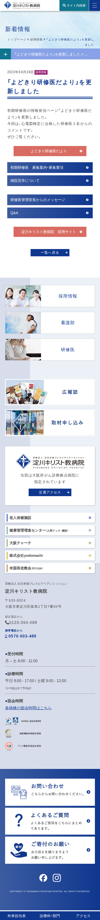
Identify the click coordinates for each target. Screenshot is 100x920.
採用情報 (36, 39)
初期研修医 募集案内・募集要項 (36, 167)
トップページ (17, 39)
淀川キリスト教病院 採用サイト (48, 232)
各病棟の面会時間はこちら (28, 708)
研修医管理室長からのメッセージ (37, 200)
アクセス (83, 916)
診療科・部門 (50, 916)
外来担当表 (17, 916)
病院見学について (25, 180)
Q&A (14, 213)
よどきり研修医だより (49, 151)
